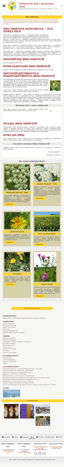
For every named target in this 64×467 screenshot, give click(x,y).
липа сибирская (18, 21)
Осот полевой (17, 274)
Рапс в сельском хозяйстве (47, 234)
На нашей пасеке (7, 358)
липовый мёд (26, 21)
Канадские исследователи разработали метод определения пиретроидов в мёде (26, 377)
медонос (31, 21)
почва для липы (23, 22)
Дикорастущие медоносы (20, 19)
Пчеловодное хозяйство (9, 325)
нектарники (5, 22)
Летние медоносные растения (33, 19)
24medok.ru (57, 155)
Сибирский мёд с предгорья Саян (36, 5)
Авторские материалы (9, 338)
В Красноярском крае (9, 359)
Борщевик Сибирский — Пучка (47, 184)
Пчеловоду (6, 350)
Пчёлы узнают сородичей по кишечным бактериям (17, 372)
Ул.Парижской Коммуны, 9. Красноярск (40, 447)
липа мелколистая (10, 21)
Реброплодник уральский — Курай (17, 192)
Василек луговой (47, 284)
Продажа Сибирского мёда (10, 331)
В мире (5, 363)
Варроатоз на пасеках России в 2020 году (14, 374)
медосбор (56, 21)
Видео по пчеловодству (9, 348)
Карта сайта (6, 329)
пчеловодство (30, 22)
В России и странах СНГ (9, 361)
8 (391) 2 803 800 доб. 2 (25, 453)
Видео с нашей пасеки (9, 327)
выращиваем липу (54, 19)
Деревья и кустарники (8, 19)
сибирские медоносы (53, 22)
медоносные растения (39, 21)
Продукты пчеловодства (9, 340)
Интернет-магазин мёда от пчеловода (13, 332)
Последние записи (11, 367)
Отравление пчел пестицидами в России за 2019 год (18, 381)
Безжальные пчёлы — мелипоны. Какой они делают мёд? (19, 376)
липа (4, 21)
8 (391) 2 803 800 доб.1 (8, 451)
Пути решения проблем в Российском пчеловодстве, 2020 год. (20, 379)
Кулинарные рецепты (9, 343)
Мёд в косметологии (9, 345)
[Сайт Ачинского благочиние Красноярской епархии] (11, 393)
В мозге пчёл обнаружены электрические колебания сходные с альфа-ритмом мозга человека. (29, 384)
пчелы (46, 22)
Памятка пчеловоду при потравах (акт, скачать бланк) (18, 370)
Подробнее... (10, 204)
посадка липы (15, 22)
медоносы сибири (49, 21)
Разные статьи (7, 347)
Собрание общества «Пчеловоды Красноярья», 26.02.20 (18, 383)
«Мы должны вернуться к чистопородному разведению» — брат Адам (22, 368)
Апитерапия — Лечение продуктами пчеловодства (17, 341)
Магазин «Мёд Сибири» (9, 352)
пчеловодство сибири (39, 22)
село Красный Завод (56, 447)
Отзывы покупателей (8, 323)
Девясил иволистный (17, 232)
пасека (10, 22)
